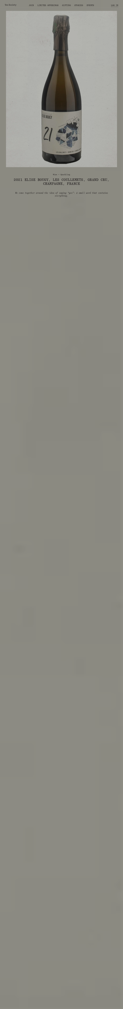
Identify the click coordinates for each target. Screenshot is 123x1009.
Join (31, 5)
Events (90, 5)
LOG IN (114, 5)
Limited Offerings (48, 5)
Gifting (66, 5)
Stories (78, 5)
